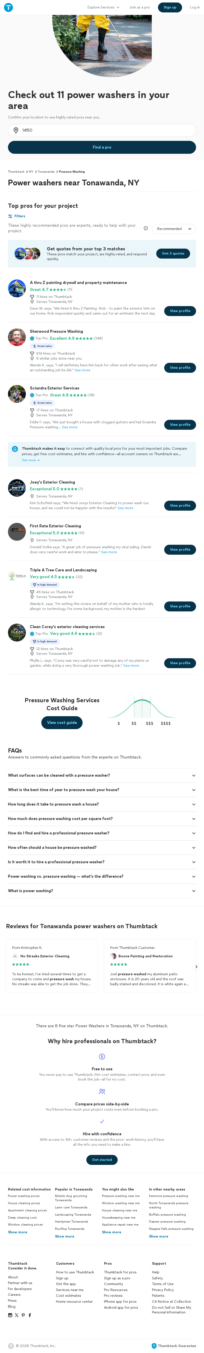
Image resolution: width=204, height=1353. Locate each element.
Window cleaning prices (25, 1224)
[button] (39, 338)
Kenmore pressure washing (168, 1196)
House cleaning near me (119, 1210)
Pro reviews (113, 1296)
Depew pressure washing (167, 1221)
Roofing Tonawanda (69, 1229)
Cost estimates (68, 1296)
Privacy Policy (163, 1290)
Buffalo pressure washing (167, 1214)
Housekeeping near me (118, 1217)
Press (12, 1301)
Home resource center (74, 1301)
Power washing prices (24, 1196)
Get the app (66, 1284)
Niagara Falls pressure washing (171, 1229)
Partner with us (20, 1283)
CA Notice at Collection (171, 1301)
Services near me (70, 1290)
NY (31, 171)
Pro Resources (116, 1290)
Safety (157, 1278)
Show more (17, 1232)
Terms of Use (163, 1284)
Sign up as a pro (117, 1278)
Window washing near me (121, 1203)
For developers (20, 1289)
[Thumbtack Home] (8, 7)
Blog (11, 1306)
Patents (158, 1296)
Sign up (62, 1278)
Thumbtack (16, 171)
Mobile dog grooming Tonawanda (71, 1198)
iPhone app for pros (120, 1301)
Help (155, 1272)
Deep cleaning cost (22, 1217)
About (13, 1277)
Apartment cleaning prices (27, 1210)
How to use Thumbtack (75, 1272)
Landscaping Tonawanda (73, 1214)
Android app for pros (121, 1307)
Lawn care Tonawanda (71, 1207)
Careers (14, 1295)
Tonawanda (46, 171)
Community (113, 1284)
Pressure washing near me (121, 1196)
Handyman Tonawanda (71, 1221)
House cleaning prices (24, 1203)
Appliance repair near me (120, 1224)
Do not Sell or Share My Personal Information (171, 1310)
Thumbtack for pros (120, 1272)
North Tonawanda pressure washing (168, 1205)
